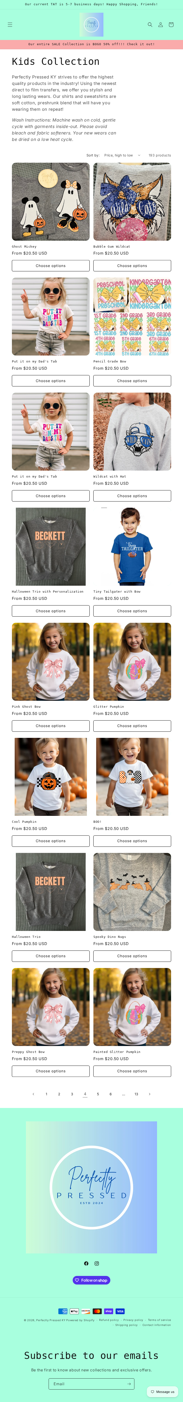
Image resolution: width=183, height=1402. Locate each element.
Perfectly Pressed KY (50, 1320)
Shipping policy (126, 1325)
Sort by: (93, 155)
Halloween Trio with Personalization (48, 591)
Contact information (156, 1325)
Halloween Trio (26, 937)
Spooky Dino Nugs (109, 937)
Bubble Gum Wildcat (111, 246)
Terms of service (159, 1320)
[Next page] (149, 1094)
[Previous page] (33, 1094)
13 (136, 1094)
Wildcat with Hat (109, 476)
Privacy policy (133, 1320)
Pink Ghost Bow (26, 706)
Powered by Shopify (80, 1320)
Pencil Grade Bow (109, 361)
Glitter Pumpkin (108, 706)
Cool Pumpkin (24, 821)
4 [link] (85, 1093)
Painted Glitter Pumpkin (117, 1052)
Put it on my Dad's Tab (34, 361)
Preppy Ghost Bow (28, 1052)
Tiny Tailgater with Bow (117, 591)
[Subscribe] (129, 1384)
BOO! (97, 821)
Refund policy (109, 1320)
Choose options (51, 265)
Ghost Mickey (24, 246)
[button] (10, 24)
